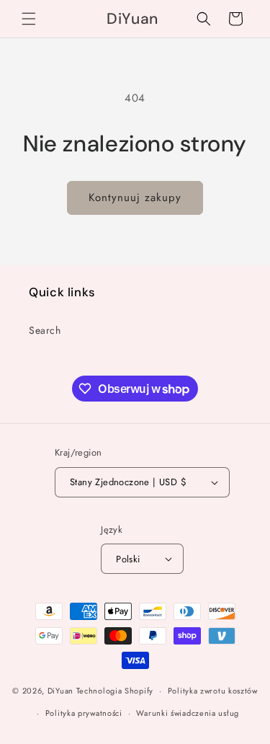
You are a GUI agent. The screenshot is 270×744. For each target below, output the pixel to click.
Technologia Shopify (114, 690)
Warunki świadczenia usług (187, 713)
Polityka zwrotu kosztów (213, 690)
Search (45, 330)
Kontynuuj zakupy (135, 197)
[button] (29, 19)
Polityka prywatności (83, 713)
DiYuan (60, 690)
